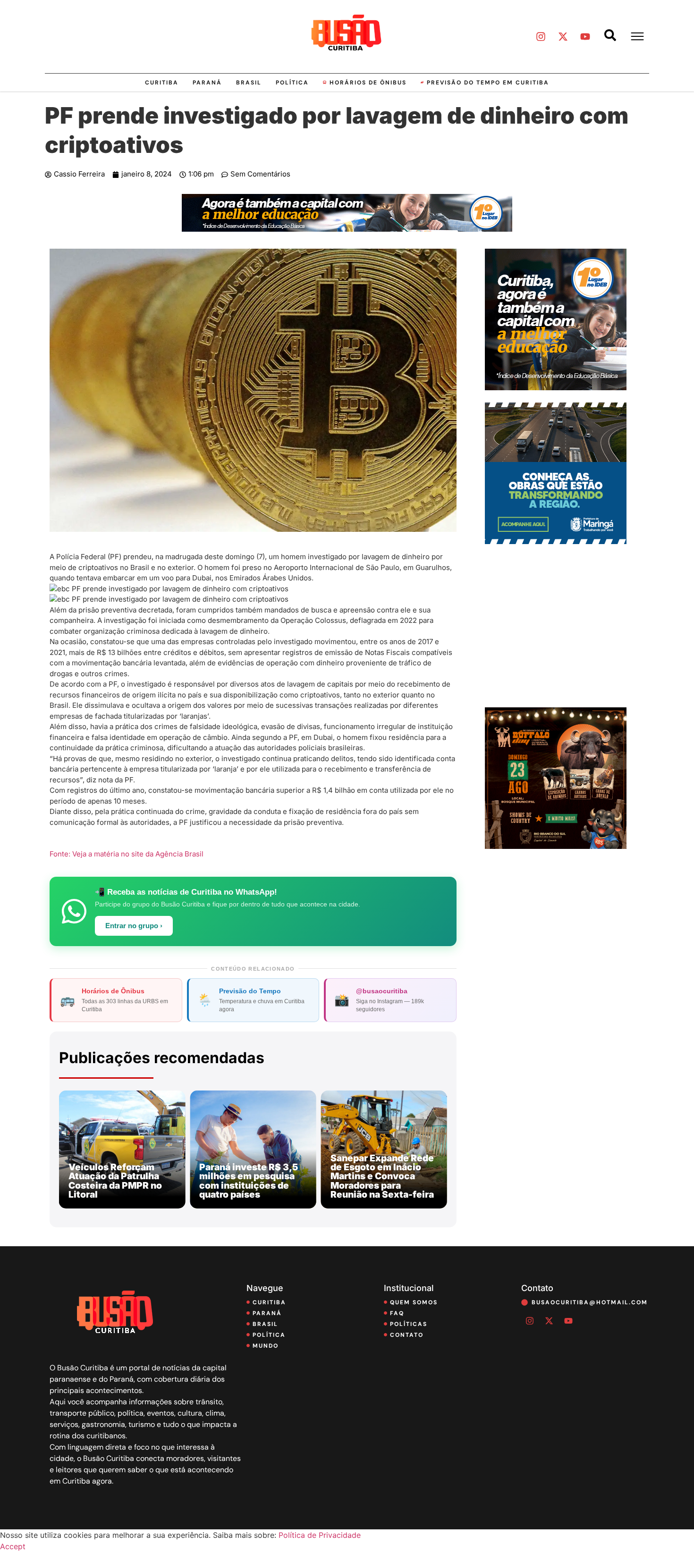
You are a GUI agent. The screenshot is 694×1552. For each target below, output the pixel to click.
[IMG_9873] (555, 846)
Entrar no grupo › (133, 926)
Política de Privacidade (320, 1535)
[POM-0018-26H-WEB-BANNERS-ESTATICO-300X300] (555, 541)
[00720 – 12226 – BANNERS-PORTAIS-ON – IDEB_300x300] (555, 387)
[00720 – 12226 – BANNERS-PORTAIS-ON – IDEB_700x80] (347, 229)
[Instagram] (540, 36)
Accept (12, 1546)
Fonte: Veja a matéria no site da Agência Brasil (126, 853)
